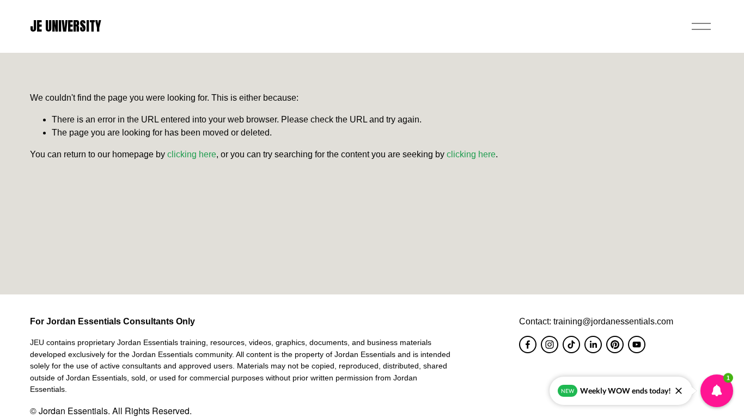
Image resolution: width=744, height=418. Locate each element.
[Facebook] (527, 344)
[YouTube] (636, 344)
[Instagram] (549, 344)
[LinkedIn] (593, 344)
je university (65, 26)
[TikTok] (571, 344)
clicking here (191, 154)
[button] (716, 390)
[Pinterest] (615, 344)
